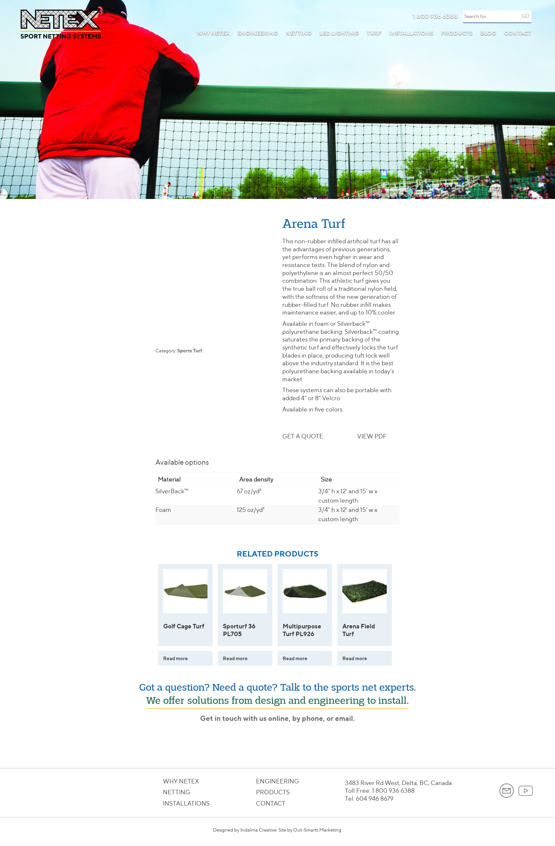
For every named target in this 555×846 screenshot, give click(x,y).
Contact (517, 33)
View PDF (372, 436)
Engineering (257, 33)
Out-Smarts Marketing (317, 830)
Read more (175, 658)
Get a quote (302, 436)
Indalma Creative (258, 830)
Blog (488, 33)
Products (456, 33)
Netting (299, 33)
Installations (411, 33)
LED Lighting (339, 33)
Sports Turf (189, 351)
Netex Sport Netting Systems (61, 24)
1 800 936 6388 (435, 16)
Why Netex (213, 33)
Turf (374, 33)
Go (525, 16)
